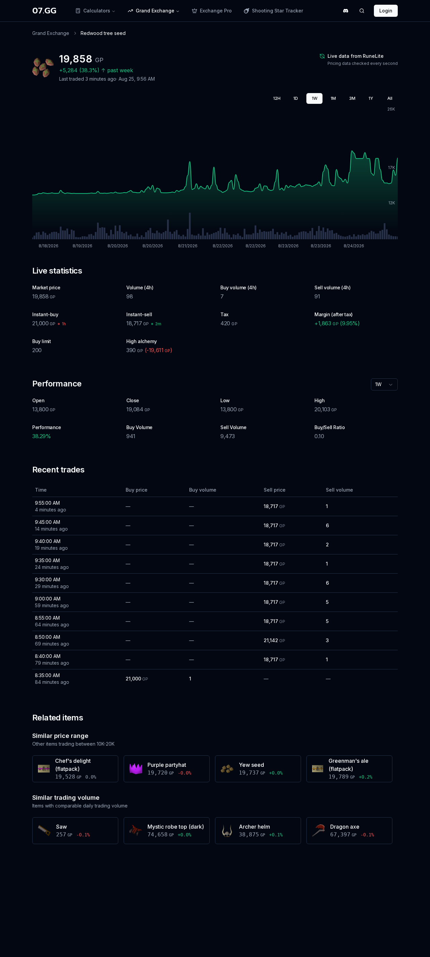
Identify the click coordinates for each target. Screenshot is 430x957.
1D (295, 98)
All (389, 98)
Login (385, 10)
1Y (371, 98)
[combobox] (384, 384)
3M (352, 98)
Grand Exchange (50, 33)
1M (333, 98)
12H (277, 98)
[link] (103, 33)
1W (314, 98)
